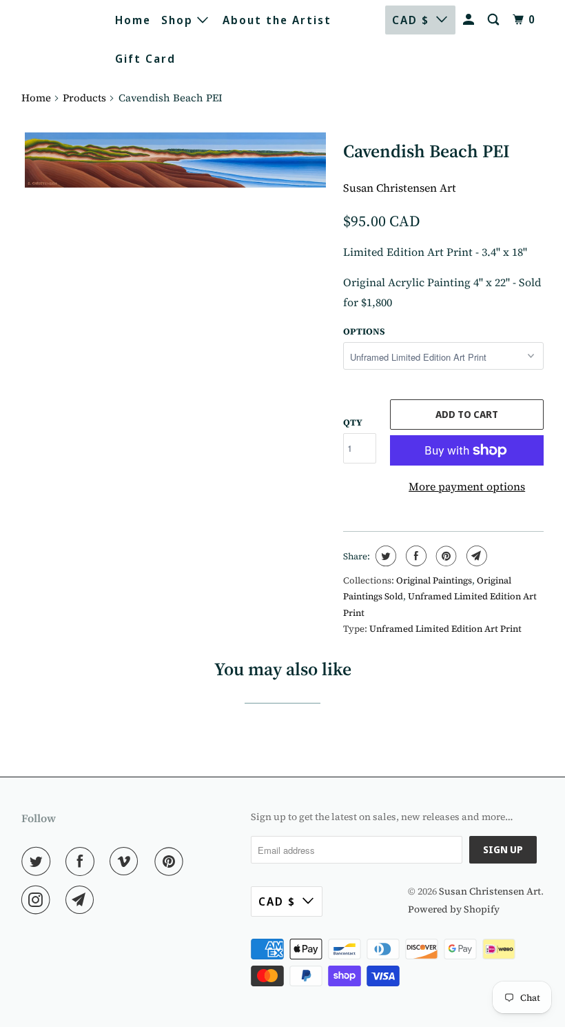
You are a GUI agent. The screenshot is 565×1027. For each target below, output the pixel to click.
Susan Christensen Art (55, 38)
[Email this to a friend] (475, 556)
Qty (352, 422)
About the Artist (277, 20)
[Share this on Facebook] (414, 556)
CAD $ (410, 20)
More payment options (467, 486)
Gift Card (145, 58)
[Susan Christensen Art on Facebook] (82, 861)
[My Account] (470, 19)
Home (133, 20)
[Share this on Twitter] (384, 556)
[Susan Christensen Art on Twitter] (38, 861)
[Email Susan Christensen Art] (82, 900)
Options (364, 331)
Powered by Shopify (454, 909)
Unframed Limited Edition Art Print (445, 629)
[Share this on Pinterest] (445, 556)
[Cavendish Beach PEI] (175, 160)
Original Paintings (434, 580)
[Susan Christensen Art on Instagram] (38, 900)
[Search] (495, 19)
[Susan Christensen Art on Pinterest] (171, 861)
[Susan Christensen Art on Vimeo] (127, 861)
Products (84, 97)
